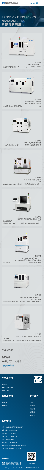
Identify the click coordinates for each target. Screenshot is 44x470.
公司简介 (32, 402)
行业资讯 (4, 406)
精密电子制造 (8, 365)
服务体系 (4, 402)
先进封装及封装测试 (11, 361)
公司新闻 (32, 412)
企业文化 (32, 406)
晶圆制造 (6, 357)
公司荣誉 (32, 415)
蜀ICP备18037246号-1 (32, 468)
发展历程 (32, 409)
